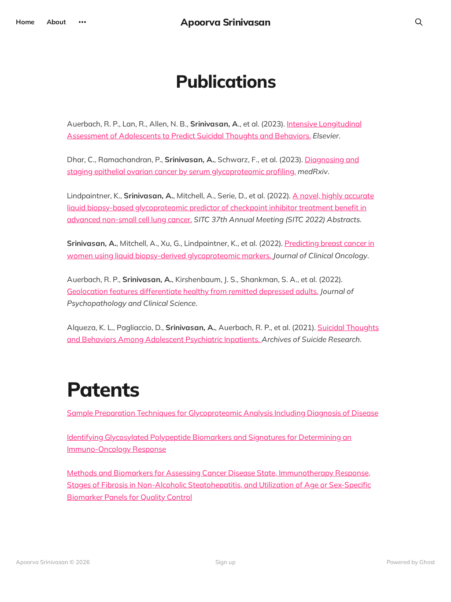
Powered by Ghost (411, 561)
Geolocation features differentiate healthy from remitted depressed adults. (192, 291)
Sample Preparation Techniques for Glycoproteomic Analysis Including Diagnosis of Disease (222, 412)
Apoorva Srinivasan (225, 22)
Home (25, 22)
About (56, 22)
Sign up (225, 561)
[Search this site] (418, 22)
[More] (82, 22)
